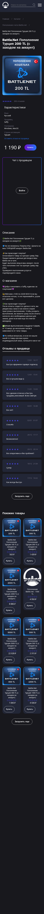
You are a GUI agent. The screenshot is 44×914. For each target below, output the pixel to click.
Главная (5, 19)
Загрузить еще (22, 496)
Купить (30, 147)
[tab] (16, 349)
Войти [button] (22, 190)
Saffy (6, 122)
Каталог (17, 19)
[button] (40, 5)
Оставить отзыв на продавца (16, 138)
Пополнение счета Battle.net (14, 25)
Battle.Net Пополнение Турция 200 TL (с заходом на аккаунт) (19, 32)
